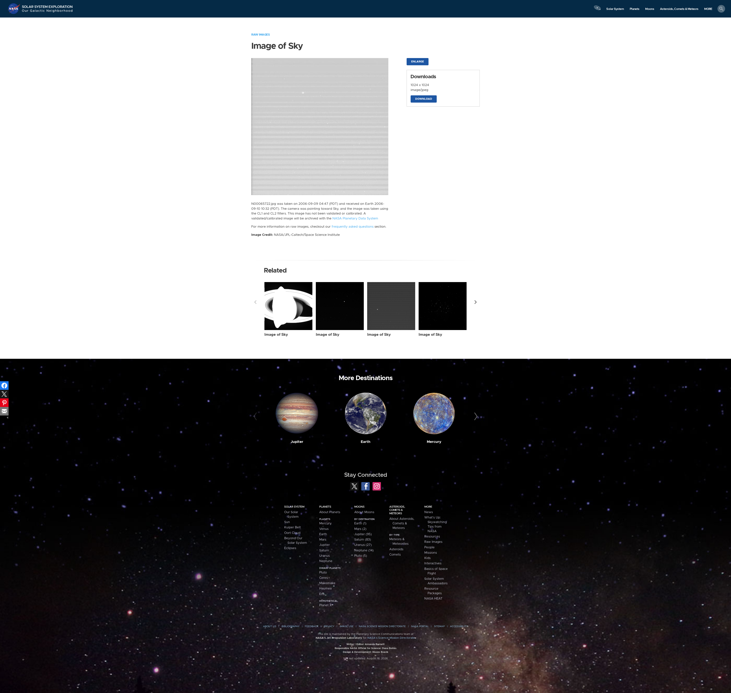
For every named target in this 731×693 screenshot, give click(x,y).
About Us (269, 626)
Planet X (325, 605)
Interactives (432, 563)
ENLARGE (417, 61)
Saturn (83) (362, 539)
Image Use (347, 626)
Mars (322, 539)
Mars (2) (360, 528)
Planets (325, 506)
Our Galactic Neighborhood (47, 11)
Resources (432, 536)
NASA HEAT (433, 598)
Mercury (434, 442)
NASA (14, 8)
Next (476, 302)
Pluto (323, 572)
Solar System (294, 506)
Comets (395, 554)
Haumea (325, 588)
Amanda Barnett (375, 644)
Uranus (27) (363, 544)
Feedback (311, 626)
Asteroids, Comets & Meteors (397, 510)
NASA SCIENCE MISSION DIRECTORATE (382, 626)
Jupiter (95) (363, 534)
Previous (255, 302)
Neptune (325, 561)
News (428, 512)
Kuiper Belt (292, 527)
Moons (359, 506)
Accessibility (459, 626)
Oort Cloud (292, 532)
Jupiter (297, 442)
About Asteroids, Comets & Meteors (401, 523)
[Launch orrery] (597, 10)
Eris (322, 594)
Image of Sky (276, 335)
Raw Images (260, 34)
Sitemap (439, 626)
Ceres (323, 577)
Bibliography (291, 626)
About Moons (364, 512)
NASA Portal (420, 626)
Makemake (327, 583)
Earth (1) (360, 523)
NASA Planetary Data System (355, 218)
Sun (287, 522)
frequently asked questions (352, 226)
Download (423, 99)
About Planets (329, 512)
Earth (365, 442)
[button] (708, 9)
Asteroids (396, 549)
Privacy (329, 626)
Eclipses (290, 548)
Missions (430, 552)
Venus (324, 528)
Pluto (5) (360, 555)
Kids (427, 558)
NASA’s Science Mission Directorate (391, 638)
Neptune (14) (364, 550)
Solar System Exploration (47, 6)
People (429, 547)
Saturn (324, 550)
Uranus (324, 555)
